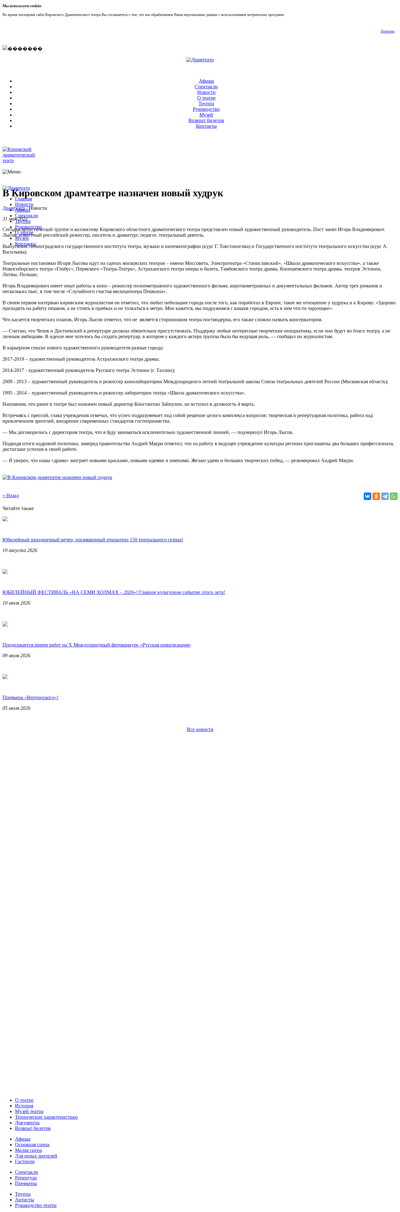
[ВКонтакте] (367, 496)
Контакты (206, 126)
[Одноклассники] (376, 496)
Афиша (206, 81)
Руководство (206, 109)
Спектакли (206, 86)
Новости (206, 92)
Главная (23, 198)
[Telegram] (385, 496)
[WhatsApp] (394, 496)
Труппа (206, 103)
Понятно (387, 31)
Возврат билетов (206, 120)
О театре (206, 98)
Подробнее (294, 15)
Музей (206, 114)
